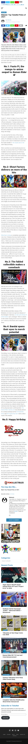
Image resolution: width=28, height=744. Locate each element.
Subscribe (5, 717)
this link (16, 511)
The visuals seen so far (18, 142)
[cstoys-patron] (11, 554)
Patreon (14, 735)
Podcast (9, 734)
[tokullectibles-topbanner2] (14, 484)
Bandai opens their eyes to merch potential (14, 329)
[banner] (10, 542)
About (13, 734)
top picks (12, 494)
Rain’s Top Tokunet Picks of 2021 (10, 490)
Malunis (9, 20)
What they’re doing (6, 235)
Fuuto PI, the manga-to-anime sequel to (14, 70)
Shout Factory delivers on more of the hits (14, 169)
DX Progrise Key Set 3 (12, 413)
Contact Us (22, 734)
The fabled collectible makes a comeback (14, 264)
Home (4, 734)
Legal (17, 734)
